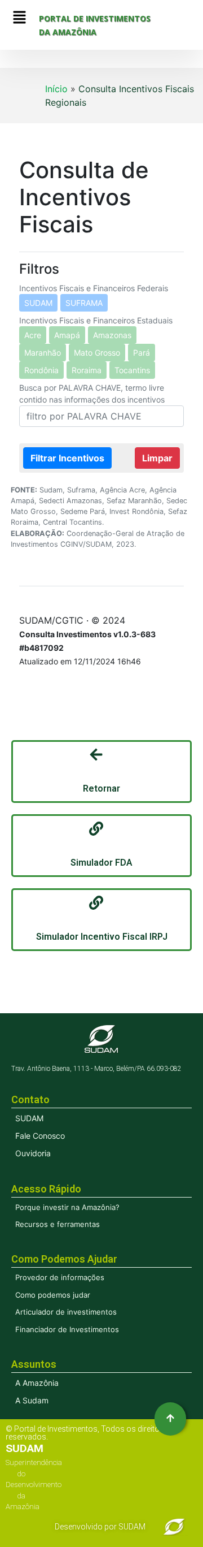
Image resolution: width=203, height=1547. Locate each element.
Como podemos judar (52, 1295)
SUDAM (29, 1118)
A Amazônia (37, 1383)
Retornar (101, 788)
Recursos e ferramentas (57, 1224)
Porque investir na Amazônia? (67, 1207)
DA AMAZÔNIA (67, 32)
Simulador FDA (101, 862)
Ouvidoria (33, 1153)
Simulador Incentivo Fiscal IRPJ (101, 936)
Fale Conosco (40, 1136)
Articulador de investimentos (66, 1312)
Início (56, 88)
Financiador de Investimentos (67, 1329)
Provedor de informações (59, 1277)
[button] (19, 18)
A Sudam (31, 1400)
